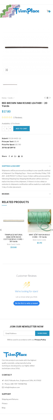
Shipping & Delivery (11, 166)
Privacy (4, 403)
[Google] (15, 156)
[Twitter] (12, 156)
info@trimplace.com (12, 387)
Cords (10, 98)
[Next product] (50, 98)
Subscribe (42, 333)
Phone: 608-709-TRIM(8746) (15, 384)
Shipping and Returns (10, 399)
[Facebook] (9, 156)
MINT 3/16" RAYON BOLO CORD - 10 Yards (39, 236)
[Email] (18, 156)
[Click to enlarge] (7, 70)
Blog (3, 408)
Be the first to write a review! (26, 303)
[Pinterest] (21, 156)
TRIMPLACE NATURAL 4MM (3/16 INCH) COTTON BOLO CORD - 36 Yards (13, 238)
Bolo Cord (11, 244)
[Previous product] (45, 98)
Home (4, 98)
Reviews (5, 194)
